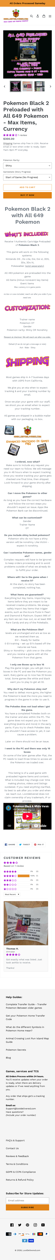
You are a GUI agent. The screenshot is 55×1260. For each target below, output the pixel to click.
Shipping (7, 143)
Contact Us (12, 1148)
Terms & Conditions (17, 1164)
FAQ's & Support (15, 1140)
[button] (10, 135)
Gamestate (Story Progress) (17, 172)
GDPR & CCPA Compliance (21, 1172)
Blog (8, 1057)
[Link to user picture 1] (26, 923)
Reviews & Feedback (17, 1156)
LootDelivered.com (31, 1250)
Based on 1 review (14, 866)
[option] (16, 86)
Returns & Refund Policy (20, 1179)
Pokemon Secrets (16, 1049)
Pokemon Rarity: (11, 160)
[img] (26, 954)
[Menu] (50, 16)
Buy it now (27, 195)
